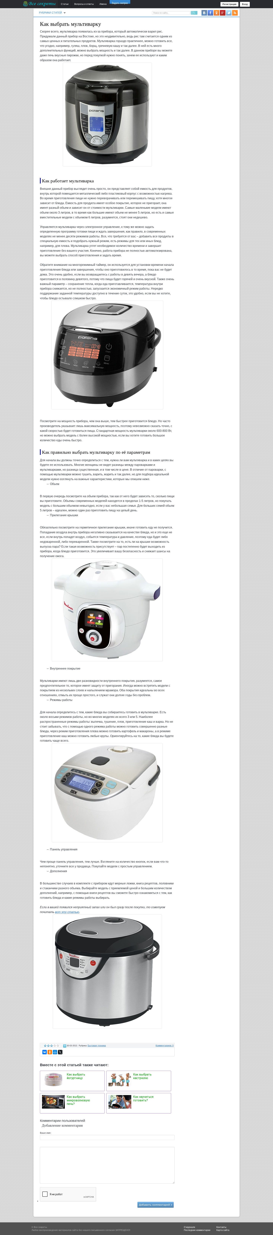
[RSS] (235, 13)
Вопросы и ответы (84, 4)
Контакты (221, 1227)
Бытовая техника (97, 1045)
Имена (103, 4)
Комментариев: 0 (165, 1045)
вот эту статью (67, 912)
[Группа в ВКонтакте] (204, 13)
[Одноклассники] (50, 1052)
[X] (60, 1052)
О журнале (189, 1227)
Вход (245, 4)
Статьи (65, 4)
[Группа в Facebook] (210, 13)
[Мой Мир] (55, 1052)
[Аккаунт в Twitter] (229, 13)
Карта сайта (222, 1230)
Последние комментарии (197, 1230)
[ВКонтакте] (44, 1052)
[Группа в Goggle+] (222, 13)
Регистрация (229, 4)
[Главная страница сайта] (39, 3)
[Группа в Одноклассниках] (216, 13)
